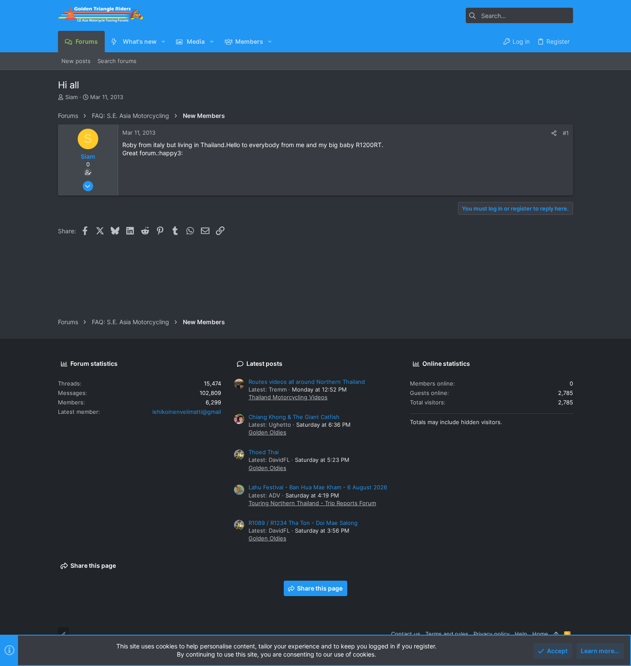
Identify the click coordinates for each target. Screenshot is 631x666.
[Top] (556, 633)
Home (540, 633)
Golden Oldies (267, 432)
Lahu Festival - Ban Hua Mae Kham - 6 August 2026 (318, 487)
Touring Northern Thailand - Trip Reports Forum (312, 503)
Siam (71, 96)
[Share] (554, 133)
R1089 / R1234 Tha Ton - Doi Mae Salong (303, 522)
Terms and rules (446, 633)
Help (521, 633)
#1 (566, 133)
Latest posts (264, 363)
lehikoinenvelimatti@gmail (186, 411)
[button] (163, 41)
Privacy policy (491, 633)
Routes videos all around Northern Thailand (307, 381)
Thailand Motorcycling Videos (288, 397)
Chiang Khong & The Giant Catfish (294, 416)
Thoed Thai (264, 452)
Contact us (405, 633)
